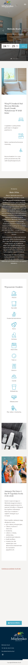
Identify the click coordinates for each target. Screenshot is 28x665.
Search (23, 46)
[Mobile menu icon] (25, 4)
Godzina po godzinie (8, 569)
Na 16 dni (18, 569)
